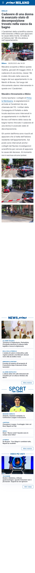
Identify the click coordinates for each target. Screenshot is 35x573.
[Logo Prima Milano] (17, 2)
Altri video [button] (28, 487)
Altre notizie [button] (27, 383)
